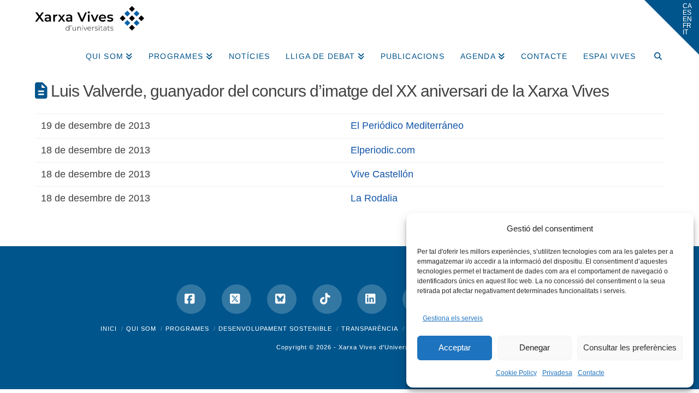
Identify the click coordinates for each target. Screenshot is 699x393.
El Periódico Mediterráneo (407, 125)
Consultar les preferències (630, 347)
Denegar (534, 347)
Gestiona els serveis (453, 318)
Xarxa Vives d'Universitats (381, 347)
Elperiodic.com (383, 150)
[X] (236, 299)
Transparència (369, 328)
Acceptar (455, 347)
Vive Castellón (382, 174)
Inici (108, 328)
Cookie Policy (516, 373)
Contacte (591, 373)
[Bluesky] (282, 299)
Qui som (141, 328)
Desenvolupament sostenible (275, 328)
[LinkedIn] (372, 299)
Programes (187, 328)
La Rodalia (374, 198)
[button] (671, 27)
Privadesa (557, 373)
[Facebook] (191, 299)
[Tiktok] (327, 299)
